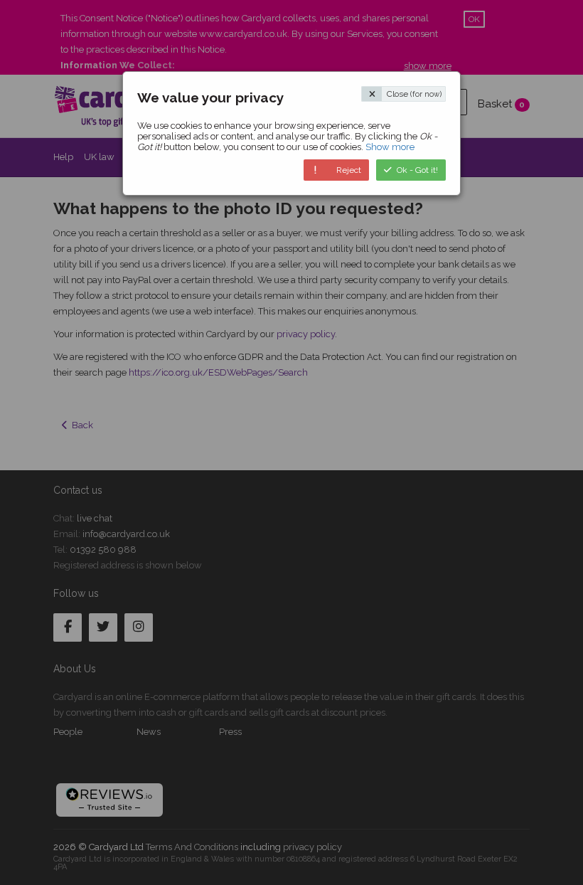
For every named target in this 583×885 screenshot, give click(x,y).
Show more (389, 147)
